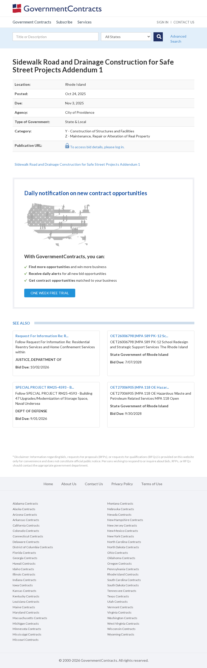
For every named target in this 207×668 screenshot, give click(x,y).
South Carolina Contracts (124, 580)
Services (84, 22)
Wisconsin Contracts (121, 629)
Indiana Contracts (24, 580)
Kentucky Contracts (26, 596)
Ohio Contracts (117, 553)
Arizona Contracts (25, 514)
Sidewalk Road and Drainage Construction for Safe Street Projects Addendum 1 (77, 164)
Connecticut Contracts (28, 536)
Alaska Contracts (24, 509)
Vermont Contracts (120, 607)
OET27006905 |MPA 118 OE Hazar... (139, 387)
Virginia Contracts (119, 612)
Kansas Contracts (24, 591)
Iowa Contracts (23, 585)
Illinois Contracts (24, 574)
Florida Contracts (24, 553)
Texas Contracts (118, 596)
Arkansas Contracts (26, 520)
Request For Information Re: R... (41, 336)
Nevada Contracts (119, 514)
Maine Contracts (24, 607)
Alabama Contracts (25, 503)
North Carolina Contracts (124, 542)
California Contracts (26, 525)
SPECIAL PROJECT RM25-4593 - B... (44, 387)
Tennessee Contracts (121, 591)
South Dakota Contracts (123, 585)
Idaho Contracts (23, 569)
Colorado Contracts (26, 531)
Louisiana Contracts (26, 601)
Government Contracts (32, 22)
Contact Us (94, 484)
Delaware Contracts (26, 542)
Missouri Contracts (26, 640)
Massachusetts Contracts (30, 618)
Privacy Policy (122, 484)
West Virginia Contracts (123, 623)
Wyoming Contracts (120, 634)
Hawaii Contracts (24, 563)
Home (48, 484)
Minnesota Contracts (27, 629)
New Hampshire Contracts (125, 520)
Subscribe (64, 22)
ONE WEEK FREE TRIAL (50, 293)
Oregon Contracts (119, 563)
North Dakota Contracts (123, 547)
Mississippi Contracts (27, 634)
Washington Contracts (122, 618)
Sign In (162, 22)
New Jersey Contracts (122, 525)
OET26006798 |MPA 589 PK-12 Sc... (139, 336)
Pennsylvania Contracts (123, 569)
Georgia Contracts (25, 558)
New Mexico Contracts (122, 531)
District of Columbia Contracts (33, 547)
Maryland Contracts (26, 612)
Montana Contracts (120, 503)
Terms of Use (151, 484)
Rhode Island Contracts (123, 574)
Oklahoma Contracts (121, 558)
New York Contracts (120, 536)
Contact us (183, 22)
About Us (68, 484)
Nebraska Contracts (120, 509)
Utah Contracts (117, 601)
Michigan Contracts (26, 623)
